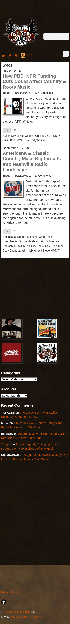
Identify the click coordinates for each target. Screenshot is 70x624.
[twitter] (3, 55)
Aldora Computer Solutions (26, 616)
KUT (49, 135)
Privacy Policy (10, 592)
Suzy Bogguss (11, 250)
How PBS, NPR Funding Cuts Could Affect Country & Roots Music (34, 81)
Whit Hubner (29, 250)
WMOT (31, 140)
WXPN (40, 140)
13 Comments (42, 175)
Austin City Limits (13, 135)
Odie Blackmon (54, 245)
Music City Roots (33, 245)
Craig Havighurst (27, 236)
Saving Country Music (17, 611)
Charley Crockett (35, 135)
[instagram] (16, 55)
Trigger (7, 92)
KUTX (57, 135)
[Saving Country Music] (21, 47)
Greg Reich (46, 236)
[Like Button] (7, 130)
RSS (29, 55)
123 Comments (43, 92)
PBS (13, 140)
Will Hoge (44, 250)
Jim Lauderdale (28, 241)
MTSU (18, 245)
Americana (9, 236)
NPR (6, 140)
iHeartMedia (10, 241)
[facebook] (9, 55)
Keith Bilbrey (46, 241)
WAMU (21, 140)
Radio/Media (23, 92)
